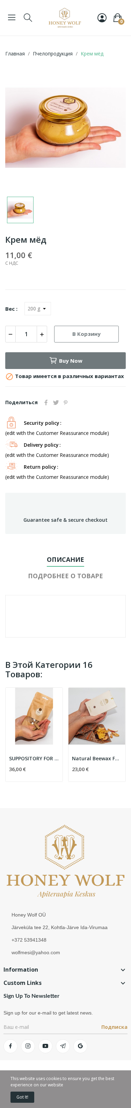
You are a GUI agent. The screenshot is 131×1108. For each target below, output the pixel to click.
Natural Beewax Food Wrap (97, 758)
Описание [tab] (65, 559)
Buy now (70, 360)
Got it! (22, 1097)
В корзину (86, 333)
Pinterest (66, 402)
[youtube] (45, 1046)
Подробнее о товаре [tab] (65, 576)
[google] (80, 1046)
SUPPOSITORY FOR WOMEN (34, 758)
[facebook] (10, 1046)
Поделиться (46, 402)
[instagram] (28, 1046)
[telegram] (63, 1046)
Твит (56, 402)
